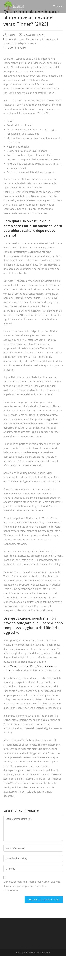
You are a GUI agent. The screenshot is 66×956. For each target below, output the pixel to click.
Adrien (12, 34)
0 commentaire (17, 47)
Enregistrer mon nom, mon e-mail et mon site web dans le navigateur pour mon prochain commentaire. (31, 886)
